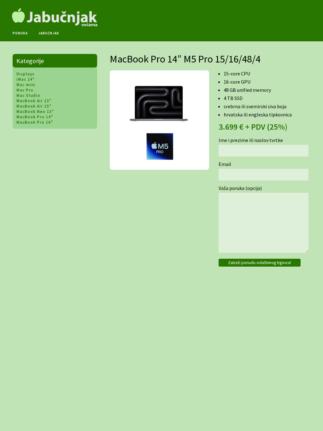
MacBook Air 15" (33, 106)
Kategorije (30, 61)
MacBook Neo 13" (35, 111)
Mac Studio (28, 95)
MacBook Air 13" (33, 100)
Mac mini (25, 84)
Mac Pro (24, 90)
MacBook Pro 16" (34, 122)
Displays (25, 74)
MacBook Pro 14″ (34, 117)
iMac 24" (25, 79)
